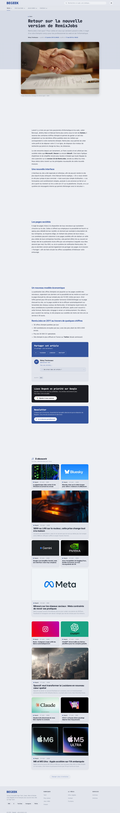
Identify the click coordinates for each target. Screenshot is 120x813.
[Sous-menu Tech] (11, 8)
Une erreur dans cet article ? (53, 369)
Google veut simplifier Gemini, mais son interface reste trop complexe (45, 561)
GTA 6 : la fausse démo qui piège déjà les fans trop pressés (73, 718)
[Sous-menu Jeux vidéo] (36, 8)
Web (41, 377)
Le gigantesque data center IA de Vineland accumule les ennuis (44, 485)
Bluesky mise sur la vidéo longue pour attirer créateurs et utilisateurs (74, 485)
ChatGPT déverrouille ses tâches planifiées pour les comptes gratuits (74, 642)
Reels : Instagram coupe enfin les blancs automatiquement (44, 642)
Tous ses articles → (46, 365)
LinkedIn (52, 353)
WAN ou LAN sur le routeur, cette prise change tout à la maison (59, 529)
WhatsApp (62, 353)
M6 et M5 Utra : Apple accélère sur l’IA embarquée (58, 761)
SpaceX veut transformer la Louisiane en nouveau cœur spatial (58, 686)
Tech (8, 8)
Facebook (43, 353)
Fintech (42, 8)
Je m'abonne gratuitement (46, 419)
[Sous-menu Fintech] (46, 8)
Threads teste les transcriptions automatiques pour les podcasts (73, 795)
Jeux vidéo (31, 8)
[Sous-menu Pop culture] (24, 8)
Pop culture (19, 8)
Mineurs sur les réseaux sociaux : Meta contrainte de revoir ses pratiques (58, 607)
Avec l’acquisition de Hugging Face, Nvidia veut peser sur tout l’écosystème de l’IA (74, 562)
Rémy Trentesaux (33, 37)
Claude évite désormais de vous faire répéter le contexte (44, 718)
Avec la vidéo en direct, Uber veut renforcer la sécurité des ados (44, 795)
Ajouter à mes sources (46, 398)
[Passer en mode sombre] (111, 3)
